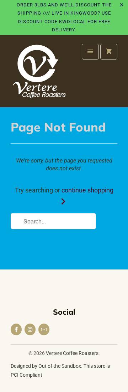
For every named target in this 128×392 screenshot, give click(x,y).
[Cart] (108, 52)
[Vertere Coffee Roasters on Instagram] (30, 329)
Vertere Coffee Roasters (72, 353)
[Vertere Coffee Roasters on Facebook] (16, 329)
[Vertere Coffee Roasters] (39, 73)
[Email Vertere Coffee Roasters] (43, 329)
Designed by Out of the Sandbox (46, 366)
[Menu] (90, 52)
